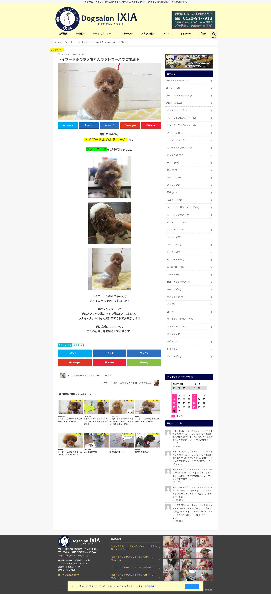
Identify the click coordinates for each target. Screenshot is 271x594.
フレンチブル (175, 229)
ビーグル (173, 252)
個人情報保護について (68, 575)
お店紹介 (80, 33)
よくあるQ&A (126, 33)
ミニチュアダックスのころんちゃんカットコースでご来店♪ (134, 558)
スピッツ (173, 334)
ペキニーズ (174, 289)
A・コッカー (175, 266)
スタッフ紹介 (148, 33)
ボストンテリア (176, 326)
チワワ (173, 162)
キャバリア (174, 244)
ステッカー (173, 88)
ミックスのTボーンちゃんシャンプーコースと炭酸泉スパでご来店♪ (134, 548)
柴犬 (172, 169)
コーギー (173, 274)
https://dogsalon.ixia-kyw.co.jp (73, 555)
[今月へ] (199, 384)
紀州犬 (172, 349)
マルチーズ (175, 199)
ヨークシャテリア (178, 214)
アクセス (167, 33)
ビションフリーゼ (177, 110)
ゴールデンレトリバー (180, 319)
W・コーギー (175, 259)
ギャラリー (186, 33)
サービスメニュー (102, 33)
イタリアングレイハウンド (181, 125)
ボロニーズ (174, 356)
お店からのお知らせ (177, 80)
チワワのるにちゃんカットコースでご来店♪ (132, 567)
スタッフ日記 (175, 132)
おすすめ (79, 345)
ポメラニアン (176, 296)
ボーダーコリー (176, 222)
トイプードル (66, 345)
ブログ (203, 33)
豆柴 (172, 192)
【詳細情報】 (150, 586)
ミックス (175, 155)
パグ (171, 304)
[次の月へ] (204, 384)
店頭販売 (63, 33)
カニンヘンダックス (179, 281)
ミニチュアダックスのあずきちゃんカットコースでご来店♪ (134, 576)
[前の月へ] (194, 384)
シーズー (174, 237)
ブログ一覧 (175, 102)
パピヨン (173, 184)
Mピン (172, 341)
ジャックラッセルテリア (179, 95)
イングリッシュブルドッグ (181, 117)
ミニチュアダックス (179, 147)
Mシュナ (174, 177)
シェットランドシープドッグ (183, 207)
